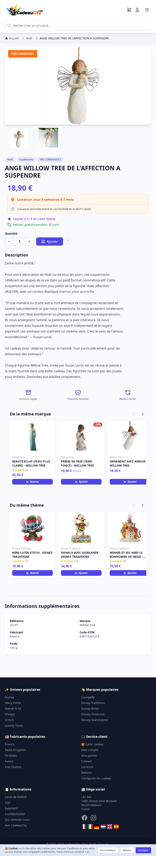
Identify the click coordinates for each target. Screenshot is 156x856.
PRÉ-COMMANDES (50, 159)
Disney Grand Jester (94, 720)
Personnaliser (108, 850)
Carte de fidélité (16, 797)
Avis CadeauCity (16, 825)
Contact (86, 761)
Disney (9, 697)
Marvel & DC (13, 708)
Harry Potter (13, 703)
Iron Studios (13, 767)
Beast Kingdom (15, 750)
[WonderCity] (96, 826)
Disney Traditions (93, 703)
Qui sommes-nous (17, 820)
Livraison (87, 767)
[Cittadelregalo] (90, 826)
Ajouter (34, 481)
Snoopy (10, 714)
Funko (9, 761)
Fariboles (11, 755)
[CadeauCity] (83, 826)
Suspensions (26, 159)
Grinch (9, 720)
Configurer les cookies (96, 778)
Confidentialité (15, 814)
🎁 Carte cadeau (92, 744)
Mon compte (89, 750)
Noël (10, 159)
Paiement (11, 808)
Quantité (11, 233)
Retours (86, 772)
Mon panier (89, 755)
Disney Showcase (93, 714)
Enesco (14, 636)
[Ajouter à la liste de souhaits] (68, 240)
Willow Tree (87, 625)
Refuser (127, 850)
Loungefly (87, 697)
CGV (7, 803)
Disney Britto (90, 708)
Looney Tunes (14, 725)
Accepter (143, 850)
